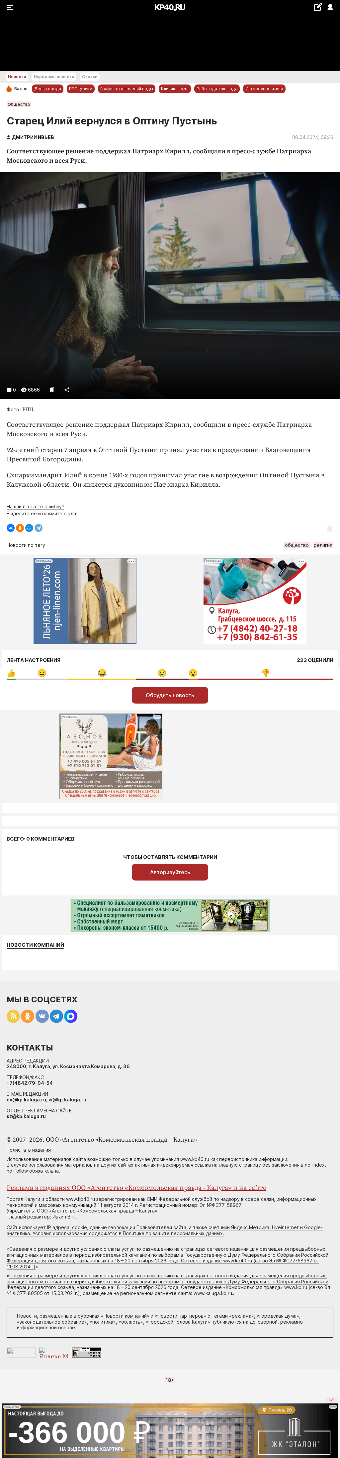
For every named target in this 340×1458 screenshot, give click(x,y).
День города (47, 88)
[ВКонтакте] (11, 528)
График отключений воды (126, 88)
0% (11, 673)
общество (297, 545)
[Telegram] (38, 528)
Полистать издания (29, 1150)
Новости (17, 76)
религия (323, 545)
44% (265, 673)
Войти (329, 7)
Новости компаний (35, 945)
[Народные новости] (318, 7)
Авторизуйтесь (170, 872)
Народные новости (54, 76)
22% (102, 673)
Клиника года (175, 88)
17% (42, 673)
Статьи (89, 76)
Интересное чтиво (264, 88)
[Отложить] (52, 390)
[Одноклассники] (20, 528)
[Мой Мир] (29, 528)
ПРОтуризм (80, 88)
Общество (19, 104)
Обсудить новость (170, 695)
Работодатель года (217, 88)
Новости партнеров (180, 1316)
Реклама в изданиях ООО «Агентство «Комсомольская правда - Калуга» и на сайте (136, 1188)
